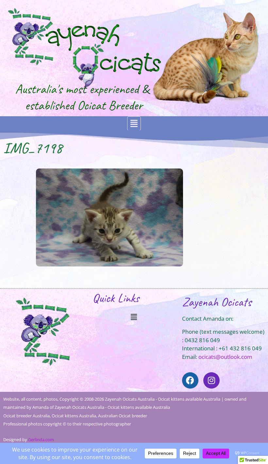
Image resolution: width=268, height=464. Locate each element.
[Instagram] (211, 380)
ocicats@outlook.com (225, 356)
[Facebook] (190, 380)
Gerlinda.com (41, 439)
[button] (134, 123)
